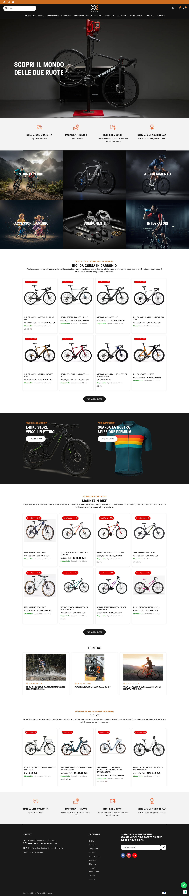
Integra (49, 893)
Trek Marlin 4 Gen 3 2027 (144, 552)
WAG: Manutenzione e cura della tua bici (93, 687)
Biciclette (92, 845)
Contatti (92, 879)
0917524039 (144, 139)
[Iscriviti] (163, 847)
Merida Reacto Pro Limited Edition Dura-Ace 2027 (112, 375)
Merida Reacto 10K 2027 (143, 374)
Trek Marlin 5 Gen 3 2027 (35, 552)
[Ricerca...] (33, 8)
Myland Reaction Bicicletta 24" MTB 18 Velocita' (74, 608)
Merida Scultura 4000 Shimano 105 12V (39, 318)
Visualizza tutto (94, 399)
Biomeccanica (94, 872)
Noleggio (92, 868)
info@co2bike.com (158, 139)
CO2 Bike (33, 893)
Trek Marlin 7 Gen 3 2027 (35, 607)
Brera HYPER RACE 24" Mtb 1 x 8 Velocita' (74, 553)
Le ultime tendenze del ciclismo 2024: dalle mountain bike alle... (45, 688)
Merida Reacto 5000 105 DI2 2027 (74, 317)
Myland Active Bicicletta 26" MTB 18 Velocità (111, 608)
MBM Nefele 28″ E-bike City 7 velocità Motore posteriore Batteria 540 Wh (36, 769)
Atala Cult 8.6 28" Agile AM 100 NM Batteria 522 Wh (75, 768)
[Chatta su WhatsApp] (184, 885)
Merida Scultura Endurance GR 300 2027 (148, 318)
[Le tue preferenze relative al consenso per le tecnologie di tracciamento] (185, 892)
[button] (26, 15)
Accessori (92, 852)
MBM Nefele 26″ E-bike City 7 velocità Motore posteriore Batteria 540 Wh (109, 769)
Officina (92, 875)
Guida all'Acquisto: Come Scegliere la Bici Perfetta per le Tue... (142, 688)
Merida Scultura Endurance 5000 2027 (74, 375)
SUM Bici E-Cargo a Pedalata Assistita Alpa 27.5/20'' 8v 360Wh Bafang (147, 769)
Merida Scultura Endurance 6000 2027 (38, 375)
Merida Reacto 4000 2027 (107, 317)
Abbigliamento (94, 856)
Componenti (93, 849)
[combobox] (19, 8)
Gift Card (92, 864)
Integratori (93, 860)
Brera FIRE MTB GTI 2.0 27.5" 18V (110, 552)
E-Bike (91, 841)
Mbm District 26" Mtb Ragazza (146, 607)
